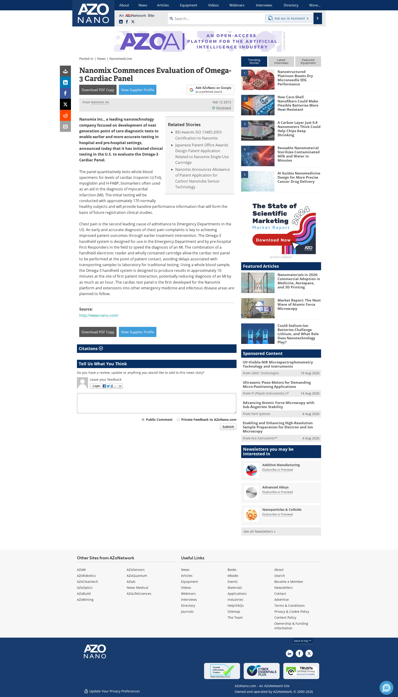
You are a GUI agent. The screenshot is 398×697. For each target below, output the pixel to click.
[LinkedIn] (65, 82)
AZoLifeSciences (139, 593)
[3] (257, 130)
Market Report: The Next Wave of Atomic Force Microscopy (299, 304)
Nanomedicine (120, 58)
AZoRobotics (86, 575)
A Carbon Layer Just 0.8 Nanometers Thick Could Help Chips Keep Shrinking (299, 128)
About (279, 569)
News (101, 58)
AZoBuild (84, 593)
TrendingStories (254, 61)
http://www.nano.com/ (98, 315)
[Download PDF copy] (65, 71)
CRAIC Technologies (265, 373)
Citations (89, 348)
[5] (257, 181)
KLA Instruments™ (264, 438)
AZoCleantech (87, 581)
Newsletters (283, 587)
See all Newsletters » (259, 531)
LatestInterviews (281, 61)
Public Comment (159, 419)
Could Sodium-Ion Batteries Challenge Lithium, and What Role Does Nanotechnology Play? (298, 333)
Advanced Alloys (275, 487)
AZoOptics (85, 587)
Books (232, 569)
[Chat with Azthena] (386, 688)
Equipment (189, 581)
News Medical (137, 587)
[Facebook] (65, 93)
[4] (257, 156)
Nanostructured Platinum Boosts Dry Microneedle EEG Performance (295, 77)
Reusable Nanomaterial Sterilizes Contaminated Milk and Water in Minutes (299, 154)
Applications (237, 593)
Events (233, 581)
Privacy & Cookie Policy (291, 611)
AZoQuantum (137, 575)
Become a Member (288, 581)
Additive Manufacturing (281, 465)
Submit (228, 426)
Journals (187, 611)
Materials (235, 587)
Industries (235, 599)
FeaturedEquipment (308, 61)
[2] (257, 105)
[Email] (65, 126)
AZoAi (131, 581)
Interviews (189, 599)
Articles (187, 575)
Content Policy (285, 617)
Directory (188, 605)
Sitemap (234, 611)
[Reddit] (65, 115)
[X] (65, 104)
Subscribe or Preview (277, 470)
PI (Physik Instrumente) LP (270, 393)
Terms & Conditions (289, 605)
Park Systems (260, 414)
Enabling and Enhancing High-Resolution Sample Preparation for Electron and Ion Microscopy (278, 427)
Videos (186, 587)
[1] (257, 79)
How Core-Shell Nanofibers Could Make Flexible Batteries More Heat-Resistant (298, 103)
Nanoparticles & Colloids (281, 509)
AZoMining (85, 599)
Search (279, 575)
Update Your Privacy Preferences (114, 691)
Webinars (188, 593)
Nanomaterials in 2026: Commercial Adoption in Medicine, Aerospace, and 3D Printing (299, 280)
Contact (280, 593)
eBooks (233, 575)
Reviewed (223, 108)
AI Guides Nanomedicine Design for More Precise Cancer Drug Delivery (299, 177)
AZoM (81, 569)
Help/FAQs (236, 605)
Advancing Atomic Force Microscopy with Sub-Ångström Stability (278, 404)
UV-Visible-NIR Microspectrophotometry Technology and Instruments (278, 364)
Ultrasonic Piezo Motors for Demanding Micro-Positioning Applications (277, 384)
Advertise (281, 599)
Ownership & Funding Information (291, 625)
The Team (235, 617)
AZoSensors (136, 569)
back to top (301, 641)
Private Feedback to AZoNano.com (209, 419)
